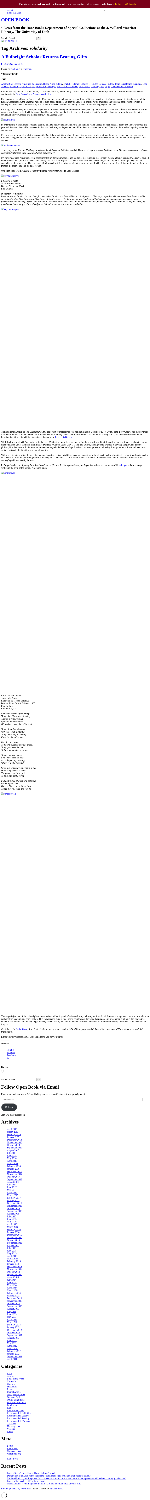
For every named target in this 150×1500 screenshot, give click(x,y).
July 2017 (11, 1184)
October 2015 (13, 1240)
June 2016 (12, 1219)
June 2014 (12, 1282)
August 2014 (13, 1277)
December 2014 (14, 1266)
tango (107, 86)
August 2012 (13, 1338)
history (111, 84)
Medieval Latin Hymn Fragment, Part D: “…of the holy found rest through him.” (44, 1483)
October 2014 (13, 1272)
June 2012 (12, 1340)
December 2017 (14, 1171)
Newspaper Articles (16, 1394)
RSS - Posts (12, 1458)
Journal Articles (14, 1392)
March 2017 (12, 1195)
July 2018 (11, 1153)
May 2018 (12, 1158)
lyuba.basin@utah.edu (125, 4)
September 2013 (14, 1306)
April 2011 (12, 1359)
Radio (10, 1407)
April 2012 (12, 1346)
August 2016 (13, 1213)
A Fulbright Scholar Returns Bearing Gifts (44, 56)
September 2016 (14, 1211)
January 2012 (13, 1353)
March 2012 (12, 1348)
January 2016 (13, 1232)
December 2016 (14, 1203)
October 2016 (13, 1208)
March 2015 (12, 1258)
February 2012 (14, 1351)
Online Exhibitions (15, 1400)
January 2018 (13, 1169)
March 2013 (12, 1322)
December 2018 (14, 1139)
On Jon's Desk (14, 1397)
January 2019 (13, 1137)
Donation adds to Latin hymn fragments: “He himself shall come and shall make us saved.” (49, 1475)
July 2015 (11, 1248)
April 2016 (12, 1224)
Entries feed (12, 1448)
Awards (10, 1376)
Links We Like (14, 12)
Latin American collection (39, 94)
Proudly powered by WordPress (16, 1488)
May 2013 (12, 1316)
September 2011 (14, 1356)
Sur (102, 86)
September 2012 (14, 1335)
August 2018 (13, 1150)
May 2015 (12, 1253)
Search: (4, 38)
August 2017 (13, 1182)
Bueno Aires (49, 84)
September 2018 (14, 1147)
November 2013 (14, 1301)
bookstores (37, 84)
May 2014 (12, 1285)
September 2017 (14, 1179)
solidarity (95, 86)
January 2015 (13, 1264)
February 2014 (14, 1293)
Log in (10, 1446)
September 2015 (14, 1243)
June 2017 (12, 1187)
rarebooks (15, 69)
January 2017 (13, 1200)
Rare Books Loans (15, 1410)
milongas (51, 86)
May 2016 (12, 1221)
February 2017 (14, 1198)
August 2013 (13, 1309)
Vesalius (11, 1429)
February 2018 (14, 1166)
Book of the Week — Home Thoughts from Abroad (31, 1473)
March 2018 (12, 1163)
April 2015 (12, 1256)
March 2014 (12, 1290)
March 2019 (12, 1132)
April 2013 (12, 1319)
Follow (9, 1107)
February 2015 (14, 1261)
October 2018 (13, 1145)
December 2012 (14, 1330)
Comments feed (14, 1451)
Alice (9, 1373)
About (10, 10)
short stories (84, 86)
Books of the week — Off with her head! (26, 1481)
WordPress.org (14, 1453)
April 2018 (12, 1161)
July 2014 (11, 1280)
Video (10, 1431)
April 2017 (12, 1192)
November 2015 (14, 1237)
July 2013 (11, 1311)
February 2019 (14, 1134)
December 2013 (14, 1298)
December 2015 (14, 1235)
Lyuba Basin (25, 86)
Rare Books (21, 94)
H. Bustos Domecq (97, 84)
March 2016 (12, 1227)
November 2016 (14, 1206)
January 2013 (13, 1327)
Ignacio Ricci (56, 1488)
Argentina (26, 84)
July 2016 (11, 1216)
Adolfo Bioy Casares (11, 84)
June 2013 (12, 1314)
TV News (11, 1423)
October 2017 (13, 1176)
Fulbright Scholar (80, 84)
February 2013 (14, 1324)
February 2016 (14, 1229)
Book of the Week (15, 1378)
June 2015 (12, 1250)
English (66, 84)
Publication (12, 1405)
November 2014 (14, 1269)
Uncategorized (14, 1426)
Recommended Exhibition (19, 1413)
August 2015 (13, 1245)
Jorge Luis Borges (123, 84)
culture (59, 84)
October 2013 (13, 1303)
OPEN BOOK (15, 19)
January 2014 (13, 1295)
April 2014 (12, 1287)
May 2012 (12, 1343)
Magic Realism (39, 86)
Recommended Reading (18, 1418)
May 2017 (12, 1190)
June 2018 (12, 1155)
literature (14, 86)
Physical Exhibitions (16, 1402)
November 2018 (14, 1142)
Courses (11, 1384)
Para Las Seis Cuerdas (67, 86)
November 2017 (14, 1174)
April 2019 (12, 1129)
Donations (27, 69)
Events (10, 1389)
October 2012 (13, 1332)
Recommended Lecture (18, 1415)
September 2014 (14, 1274)
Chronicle (11, 1381)
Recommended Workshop (19, 1421)
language (137, 84)
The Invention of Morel (122, 86)
